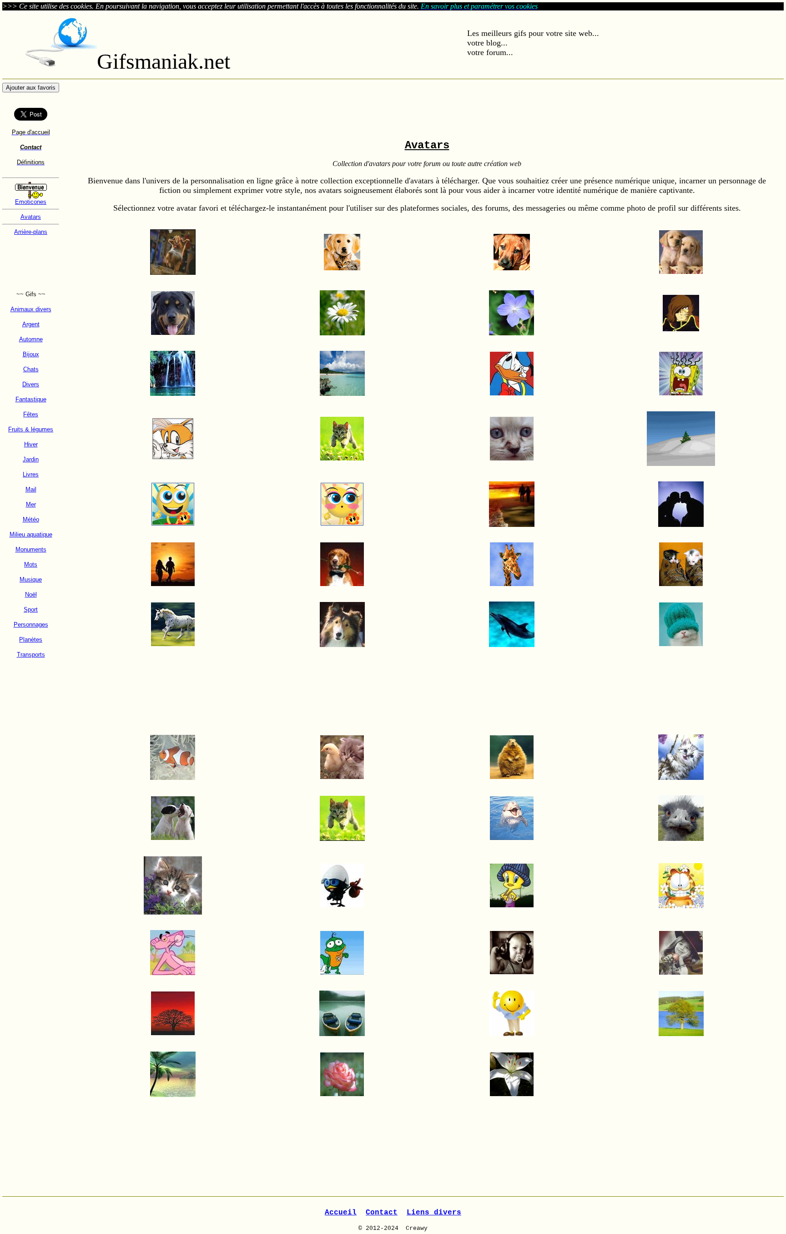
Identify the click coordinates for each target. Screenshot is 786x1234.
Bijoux (31, 354)
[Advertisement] (31, 263)
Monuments (30, 549)
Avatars (30, 216)
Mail (30, 489)
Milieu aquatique (31, 534)
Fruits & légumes (30, 429)
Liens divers (434, 1213)
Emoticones (30, 201)
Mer (31, 504)
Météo (31, 519)
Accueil (341, 1213)
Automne (31, 339)
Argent (31, 324)
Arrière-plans (30, 231)
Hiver (31, 444)
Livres (31, 474)
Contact (382, 1213)
